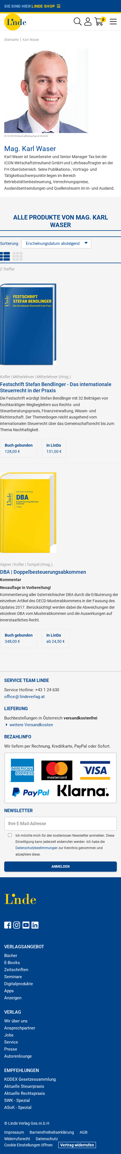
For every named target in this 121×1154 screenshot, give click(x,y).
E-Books (12, 962)
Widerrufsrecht (17, 1139)
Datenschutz (47, 1139)
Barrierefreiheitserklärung (52, 1132)
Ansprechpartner (19, 1028)
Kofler (5, 377)
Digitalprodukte (18, 983)
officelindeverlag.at (24, 696)
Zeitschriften (16, 969)
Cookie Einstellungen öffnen (28, 1145)
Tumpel (33, 564)
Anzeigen (12, 997)
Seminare (13, 976)
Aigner (5, 564)
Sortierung (9, 243)
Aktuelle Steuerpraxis (24, 1086)
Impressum (14, 1132)
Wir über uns (16, 1021)
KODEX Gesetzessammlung (30, 1079)
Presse (10, 1049)
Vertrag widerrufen (77, 1145)
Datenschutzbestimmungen (37, 848)
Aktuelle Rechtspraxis (24, 1093)
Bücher (10, 955)
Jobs (9, 1035)
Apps (9, 990)
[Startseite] (15, 21)
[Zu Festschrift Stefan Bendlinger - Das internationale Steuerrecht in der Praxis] (28, 324)
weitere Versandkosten (31, 724)
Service (11, 1042)
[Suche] (78, 23)
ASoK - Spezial (18, 1107)
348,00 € (19, 638)
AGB (84, 1132)
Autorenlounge (18, 1056)
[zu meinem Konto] (87, 23)
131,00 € (54, 448)
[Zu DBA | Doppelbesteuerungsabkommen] (28, 512)
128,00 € (19, 448)
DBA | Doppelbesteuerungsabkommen (43, 572)
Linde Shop (44, 6)
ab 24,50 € (55, 638)
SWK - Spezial (17, 1100)
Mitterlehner (23, 377)
